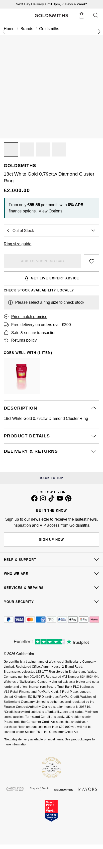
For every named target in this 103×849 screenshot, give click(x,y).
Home (9, 29)
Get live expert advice (55, 278)
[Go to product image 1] (11, 149)
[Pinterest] (68, 500)
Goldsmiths (49, 29)
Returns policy (24, 340)
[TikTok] (51, 500)
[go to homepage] (51, 15)
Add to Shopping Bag (42, 261)
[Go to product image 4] (59, 149)
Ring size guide (17, 244)
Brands (26, 29)
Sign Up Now (51, 540)
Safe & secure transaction (34, 333)
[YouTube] (60, 500)
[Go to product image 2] (27, 149)
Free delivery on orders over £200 (41, 325)
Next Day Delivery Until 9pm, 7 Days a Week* (51, 4)
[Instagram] (43, 500)
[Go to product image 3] (43, 149)
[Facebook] (34, 500)
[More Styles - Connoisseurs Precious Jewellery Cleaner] (22, 376)
